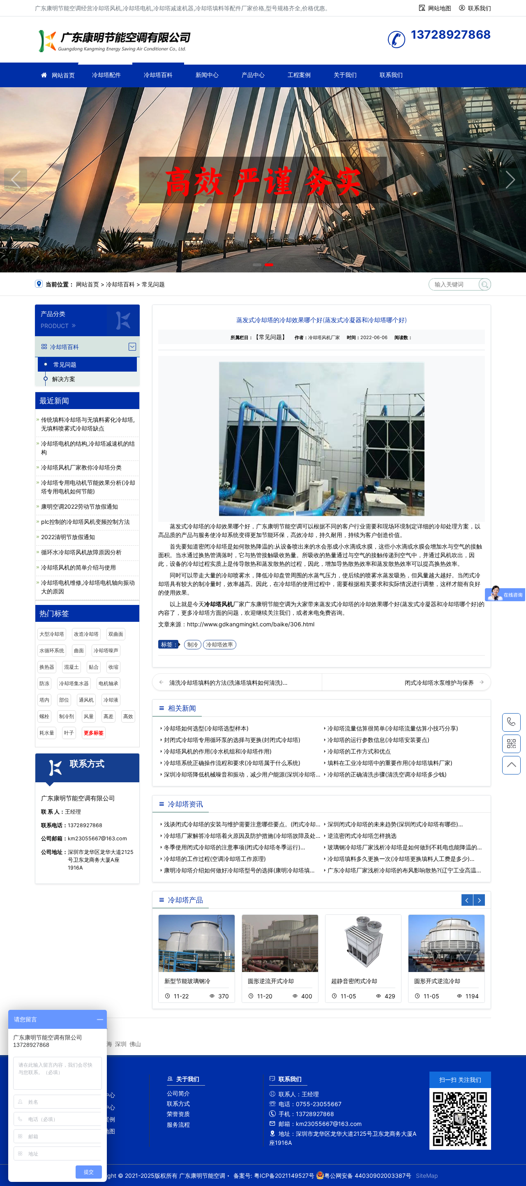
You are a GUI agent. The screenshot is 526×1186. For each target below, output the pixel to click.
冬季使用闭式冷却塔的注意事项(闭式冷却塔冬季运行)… (234, 847)
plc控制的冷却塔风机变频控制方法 (85, 521)
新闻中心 (207, 74)
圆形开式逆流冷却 (437, 980)
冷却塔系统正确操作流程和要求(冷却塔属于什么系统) (232, 762)
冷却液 (111, 700)
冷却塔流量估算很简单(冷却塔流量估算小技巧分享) (393, 728)
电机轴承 (108, 683)
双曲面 (115, 634)
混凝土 (71, 667)
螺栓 (44, 716)
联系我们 (479, 8)
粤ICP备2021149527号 (284, 1175)
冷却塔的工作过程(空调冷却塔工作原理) (215, 858)
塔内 (44, 700)
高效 (128, 716)
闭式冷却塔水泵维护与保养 (440, 682)
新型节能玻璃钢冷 (187, 980)
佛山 (135, 1043)
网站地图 (439, 8)
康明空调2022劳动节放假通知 (79, 506)
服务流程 (178, 1124)
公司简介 (178, 1093)
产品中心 (253, 74)
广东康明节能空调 (117, 42)
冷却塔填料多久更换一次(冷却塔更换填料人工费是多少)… (401, 858)
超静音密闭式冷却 (354, 980)
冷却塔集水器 (74, 683)
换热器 (46, 667)
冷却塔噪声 (106, 650)
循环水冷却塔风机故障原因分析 (81, 552)
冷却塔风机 (218, 603)
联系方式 (178, 1103)
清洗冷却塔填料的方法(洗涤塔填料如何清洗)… (228, 682)
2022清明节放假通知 (68, 536)
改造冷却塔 (86, 634)
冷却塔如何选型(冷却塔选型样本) (206, 728)
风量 (89, 716)
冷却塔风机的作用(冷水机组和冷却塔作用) (218, 751)
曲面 (79, 650)
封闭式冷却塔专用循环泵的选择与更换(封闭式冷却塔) (232, 739)
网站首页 (63, 75)
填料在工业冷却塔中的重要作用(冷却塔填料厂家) (390, 762)
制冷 (192, 645)
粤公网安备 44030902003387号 (367, 1175)
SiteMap (427, 1175)
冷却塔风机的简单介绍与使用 (78, 567)
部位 (64, 700)
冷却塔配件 (106, 74)
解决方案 (63, 378)
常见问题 (153, 284)
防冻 (44, 683)
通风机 (86, 700)
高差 (108, 716)
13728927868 (511, 722)
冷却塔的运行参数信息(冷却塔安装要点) (378, 739)
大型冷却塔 (51, 634)
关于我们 (345, 74)
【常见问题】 (270, 336)
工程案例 (299, 74)
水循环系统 (51, 650)
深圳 (121, 1043)
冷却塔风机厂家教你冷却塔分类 (81, 467)
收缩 (113, 667)
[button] (257, 264)
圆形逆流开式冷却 (271, 980)
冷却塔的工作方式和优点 (359, 751)
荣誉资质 (178, 1113)
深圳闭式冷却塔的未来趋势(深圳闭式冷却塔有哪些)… (395, 824)
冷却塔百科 (158, 74)
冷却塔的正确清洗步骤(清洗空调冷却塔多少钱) (387, 774)
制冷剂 (66, 716)
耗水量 (46, 733)
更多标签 (94, 733)
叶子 (69, 733)
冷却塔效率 (219, 645)
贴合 (94, 667)
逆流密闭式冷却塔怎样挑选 (362, 835)
